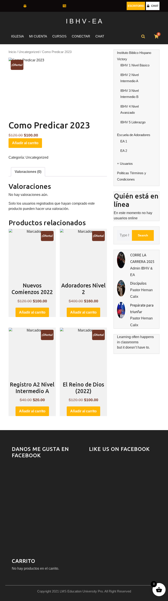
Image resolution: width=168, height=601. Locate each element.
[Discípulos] (121, 288)
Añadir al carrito (25, 143)
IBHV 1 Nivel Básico (134, 65)
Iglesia (17, 36)
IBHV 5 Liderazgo (132, 122)
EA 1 (123, 141)
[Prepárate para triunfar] (121, 310)
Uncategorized (29, 52)
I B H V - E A (84, 21)
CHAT (154, 5)
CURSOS (59, 36)
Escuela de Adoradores (133, 135)
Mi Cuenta (38, 36)
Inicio (12, 52)
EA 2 (123, 150)
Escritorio (136, 5)
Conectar (81, 36)
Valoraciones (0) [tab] (28, 172)
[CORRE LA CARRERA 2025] (121, 260)
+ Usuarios (125, 163)
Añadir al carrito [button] (32, 312)
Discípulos (138, 283)
